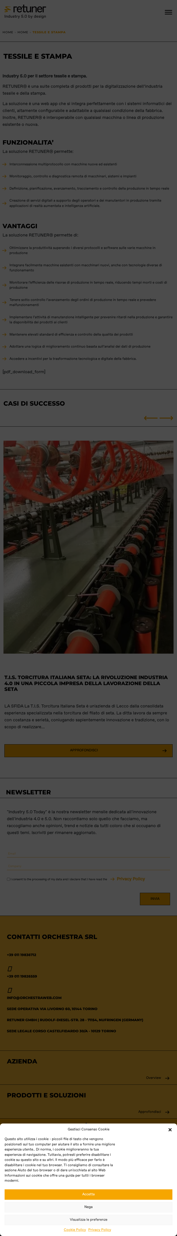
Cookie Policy (75, 1230)
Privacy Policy (99, 1230)
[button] (170, 1129)
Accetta (88, 1194)
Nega (88, 1207)
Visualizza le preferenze (88, 1220)
